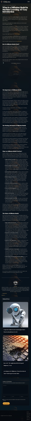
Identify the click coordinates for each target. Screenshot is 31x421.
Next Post (3, 295)
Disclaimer (28, 416)
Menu (29, 1)
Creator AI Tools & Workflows (8, 5)
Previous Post (4, 293)
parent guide (19, 41)
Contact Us (28, 419)
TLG (3, 5)
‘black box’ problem (18, 257)
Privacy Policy (28, 413)
